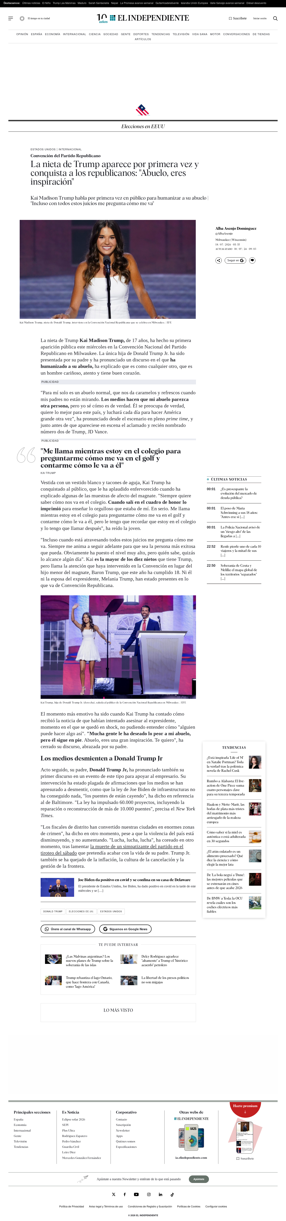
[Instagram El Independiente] (149, 1195)
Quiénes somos (125, 1141)
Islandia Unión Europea (194, 3)
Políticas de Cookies (188, 1206)
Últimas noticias (31, 3)
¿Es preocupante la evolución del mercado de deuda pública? (239, 493)
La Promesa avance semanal (136, 3)
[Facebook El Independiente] (125, 1195)
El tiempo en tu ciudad (39, 18)
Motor (215, 34)
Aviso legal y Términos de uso (106, 1206)
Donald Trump (53, 911)
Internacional (74, 34)
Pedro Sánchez (71, 1141)
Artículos (143, 39)
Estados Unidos (43, 149)
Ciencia (95, 34)
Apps (119, 1136)
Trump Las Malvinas (64, 3)
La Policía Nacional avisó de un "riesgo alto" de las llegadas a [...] (240, 531)
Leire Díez (68, 1152)
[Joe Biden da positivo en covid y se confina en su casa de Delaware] (57, 887)
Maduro (82, 3)
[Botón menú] (10, 18)
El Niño (46, 3)
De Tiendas (261, 34)
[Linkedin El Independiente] (160, 1195)
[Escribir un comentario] (252, 260)
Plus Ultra (68, 1130)
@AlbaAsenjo (224, 233)
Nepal (114, 3)
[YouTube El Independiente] (136, 1195)
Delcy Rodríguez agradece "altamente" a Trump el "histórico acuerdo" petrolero (165, 960)
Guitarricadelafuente (167, 3)
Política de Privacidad (71, 1206)
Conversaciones (236, 34)
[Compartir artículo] (218, 260)
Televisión (181, 34)
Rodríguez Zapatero (74, 1136)
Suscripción (123, 1125)
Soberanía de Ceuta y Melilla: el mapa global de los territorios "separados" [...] (239, 572)
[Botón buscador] (275, 18)
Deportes (141, 34)
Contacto (121, 1119)
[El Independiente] (143, 18)
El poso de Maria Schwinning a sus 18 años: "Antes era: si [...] (239, 512)
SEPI (65, 1125)
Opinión (22, 34)
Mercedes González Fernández (81, 1158)
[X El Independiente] (113, 1195)
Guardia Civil (70, 1146)
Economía (52, 34)
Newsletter (123, 1130)
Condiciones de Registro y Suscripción (150, 1206)
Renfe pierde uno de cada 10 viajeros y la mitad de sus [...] (241, 551)
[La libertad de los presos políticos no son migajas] (129, 982)
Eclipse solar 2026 (73, 1119)
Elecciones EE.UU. (81, 911)
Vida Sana (199, 34)
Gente (126, 34)
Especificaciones (126, 1146)
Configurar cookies (216, 1206)
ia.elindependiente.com (191, 1157)
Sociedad (110, 34)
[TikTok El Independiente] (172, 1195)
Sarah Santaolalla (99, 3)
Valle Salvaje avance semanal (227, 3)
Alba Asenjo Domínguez (235, 228)
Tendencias (161, 34)
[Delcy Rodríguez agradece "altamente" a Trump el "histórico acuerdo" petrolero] (129, 960)
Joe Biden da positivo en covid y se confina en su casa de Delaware (134, 880)
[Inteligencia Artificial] (191, 1149)
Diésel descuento (256, 3)
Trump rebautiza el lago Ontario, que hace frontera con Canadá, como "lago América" (89, 982)
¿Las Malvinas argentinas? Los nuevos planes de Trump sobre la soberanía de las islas (89, 960)
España (36, 34)
